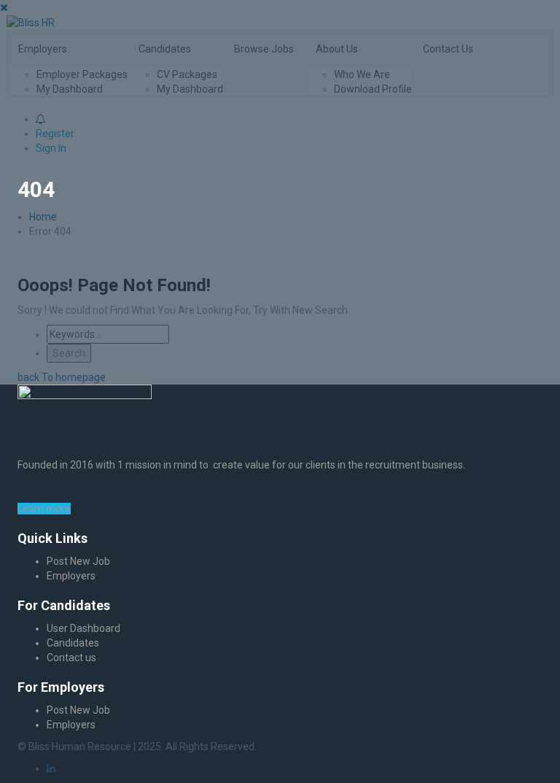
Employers (71, 576)
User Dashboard (83, 628)
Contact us (71, 657)
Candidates (73, 643)
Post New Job (78, 561)
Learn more (44, 508)
